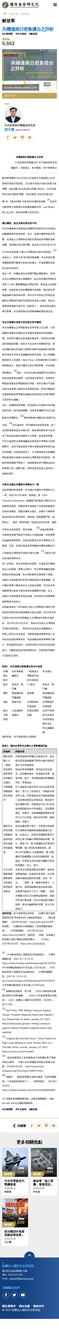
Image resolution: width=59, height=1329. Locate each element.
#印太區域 (21, 33)
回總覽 (21, 1125)
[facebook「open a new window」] (7, 137)
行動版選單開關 (55, 5)
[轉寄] (29, 137)
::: (3, 13)
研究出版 (13, 13)
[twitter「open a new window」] (15, 137)
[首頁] (5, 13)
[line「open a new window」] (22, 137)
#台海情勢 (7, 33)
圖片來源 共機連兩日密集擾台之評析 (20, 87)
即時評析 (25, 13)
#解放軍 (33, 33)
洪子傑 (9, 129)
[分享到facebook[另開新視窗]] (6, 1295)
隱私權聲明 (9, 1306)
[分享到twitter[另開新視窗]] (14, 1295)
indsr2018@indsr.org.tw (21, 1278)
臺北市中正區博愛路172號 (14, 1270)
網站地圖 (24, 1306)
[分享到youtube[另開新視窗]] (22, 1295)
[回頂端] (29, 1257)
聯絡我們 (38, 1306)
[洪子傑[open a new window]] (13, 115)
